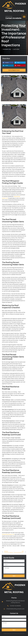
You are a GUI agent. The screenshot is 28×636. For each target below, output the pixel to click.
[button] (24, 16)
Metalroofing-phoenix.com (8, 534)
